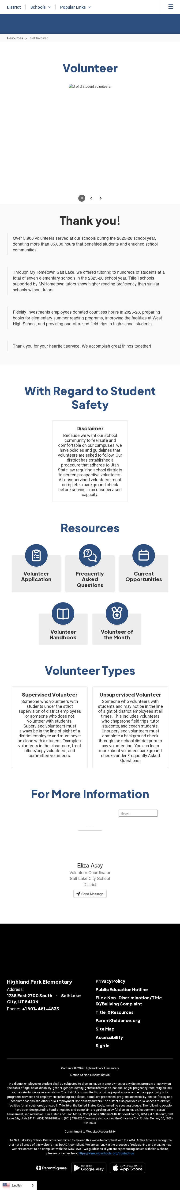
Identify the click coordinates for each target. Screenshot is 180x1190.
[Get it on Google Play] (88, 1168)
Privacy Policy (110, 981)
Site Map (105, 1028)
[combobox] (18, 1185)
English (17, 1185)
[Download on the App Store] (127, 1168)
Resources (15, 38)
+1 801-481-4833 (40, 1008)
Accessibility (109, 1037)
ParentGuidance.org (118, 1020)
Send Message (92, 893)
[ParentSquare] (51, 1167)
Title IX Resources (114, 1012)
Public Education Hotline (122, 989)
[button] (41, 7)
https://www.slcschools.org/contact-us (106, 1153)
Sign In (102, 1045)
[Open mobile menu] (170, 7)
